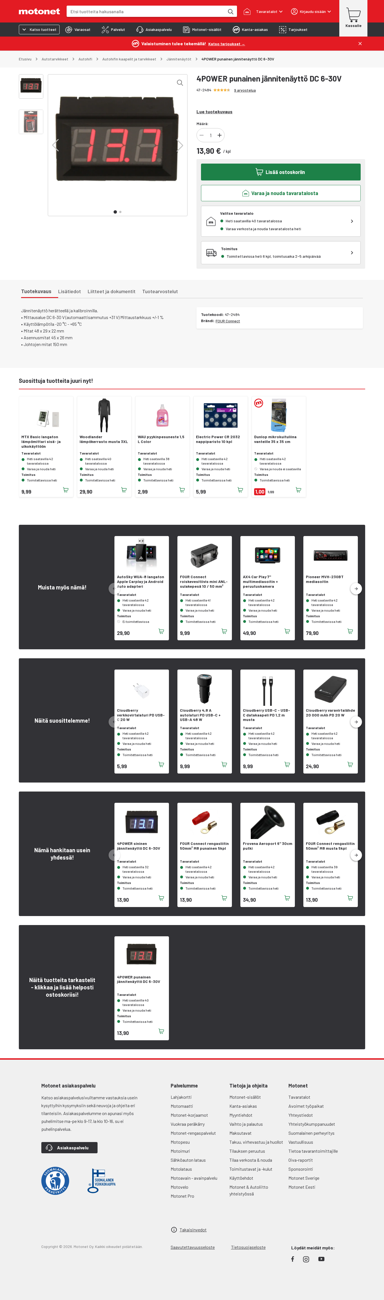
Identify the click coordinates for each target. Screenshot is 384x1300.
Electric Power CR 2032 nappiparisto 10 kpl (218, 439)
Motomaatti (182, 1106)
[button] (55, 145)
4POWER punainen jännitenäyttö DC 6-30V (138, 979)
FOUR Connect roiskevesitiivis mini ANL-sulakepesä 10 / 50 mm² (204, 582)
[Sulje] (360, 43)
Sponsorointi (300, 1169)
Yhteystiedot (300, 1115)
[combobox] (145, 11)
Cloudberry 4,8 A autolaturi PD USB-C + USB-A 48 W (200, 715)
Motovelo (179, 1187)
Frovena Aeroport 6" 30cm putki (267, 846)
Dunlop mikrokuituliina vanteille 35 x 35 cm (275, 439)
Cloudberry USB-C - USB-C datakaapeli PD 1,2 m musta (266, 715)
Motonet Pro (182, 1196)
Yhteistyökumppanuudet (311, 1124)
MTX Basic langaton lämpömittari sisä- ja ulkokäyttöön (41, 442)
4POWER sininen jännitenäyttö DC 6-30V (138, 846)
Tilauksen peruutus (247, 1151)
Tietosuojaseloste (248, 1247)
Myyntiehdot (240, 1115)
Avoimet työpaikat (306, 1106)
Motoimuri (180, 1151)
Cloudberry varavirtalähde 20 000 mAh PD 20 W (330, 712)
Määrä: (202, 123)
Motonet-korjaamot (189, 1115)
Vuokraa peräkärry (188, 1124)
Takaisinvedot (193, 1229)
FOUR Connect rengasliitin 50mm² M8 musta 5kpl (330, 846)
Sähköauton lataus (188, 1160)
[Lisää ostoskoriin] (66, 490)
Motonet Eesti (301, 1187)
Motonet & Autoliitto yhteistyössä (248, 1190)
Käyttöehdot (241, 1178)
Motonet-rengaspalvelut (193, 1133)
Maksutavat (240, 1133)
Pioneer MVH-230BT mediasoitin (325, 579)
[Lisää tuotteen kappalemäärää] (219, 135)
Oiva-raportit (300, 1160)
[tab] (78, 29)
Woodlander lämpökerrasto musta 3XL (104, 439)
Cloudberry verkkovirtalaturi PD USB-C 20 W (141, 715)
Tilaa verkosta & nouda (250, 1160)
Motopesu (180, 1142)
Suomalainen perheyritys (311, 1133)
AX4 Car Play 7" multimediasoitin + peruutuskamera (260, 582)
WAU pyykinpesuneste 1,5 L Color (161, 439)
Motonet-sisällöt (245, 1097)
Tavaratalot (299, 1097)
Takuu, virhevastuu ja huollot (256, 1142)
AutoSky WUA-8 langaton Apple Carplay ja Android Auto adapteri (140, 582)
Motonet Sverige (303, 1178)
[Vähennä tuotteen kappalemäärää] (201, 135)
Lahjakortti (181, 1097)
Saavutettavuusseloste (193, 1247)
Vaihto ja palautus (246, 1124)
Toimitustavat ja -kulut (250, 1169)
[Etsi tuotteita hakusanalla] (230, 11)
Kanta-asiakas (243, 1106)
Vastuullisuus (300, 1142)
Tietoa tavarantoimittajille (313, 1151)
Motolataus (181, 1169)
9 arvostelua (245, 90)
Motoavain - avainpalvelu (194, 1178)
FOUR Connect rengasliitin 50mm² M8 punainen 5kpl (204, 846)
